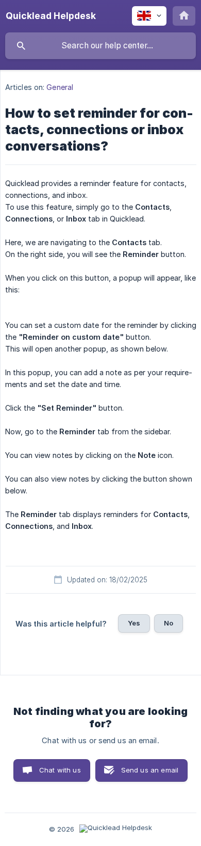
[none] (51, 16)
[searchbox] (100, 45)
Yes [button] (134, 623)
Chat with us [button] (60, 770)
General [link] (59, 87)
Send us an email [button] (149, 770)
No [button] (168, 623)
